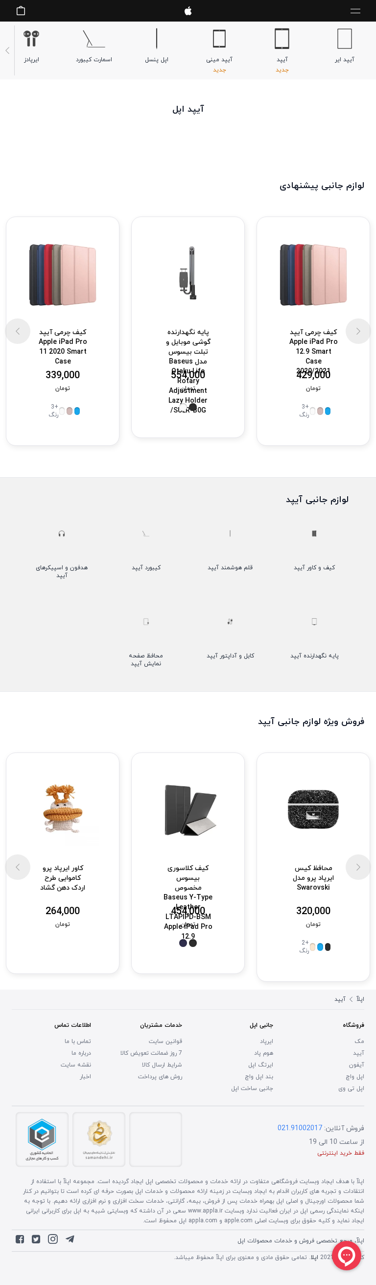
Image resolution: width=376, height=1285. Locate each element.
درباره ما (81, 1053)
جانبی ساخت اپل (252, 1088)
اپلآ (188, 11)
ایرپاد (266, 1041)
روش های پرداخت (160, 1077)
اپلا (314, 1257)
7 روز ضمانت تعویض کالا (151, 1053)
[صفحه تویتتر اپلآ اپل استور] (36, 1241)
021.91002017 (300, 1128)
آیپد (358, 1053)
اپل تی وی (351, 1088)
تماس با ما (78, 1041)
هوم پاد (263, 1053)
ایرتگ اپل (260, 1065)
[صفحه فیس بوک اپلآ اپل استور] (20, 1241)
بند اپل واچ (259, 1077)
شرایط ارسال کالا (162, 1065)
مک (359, 1041)
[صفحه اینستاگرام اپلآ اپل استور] (53, 1241)
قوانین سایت (165, 1041)
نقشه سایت (76, 1065)
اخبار (85, 1077)
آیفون (356, 1065)
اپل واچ (355, 1077)
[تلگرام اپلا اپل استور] (70, 1241)
